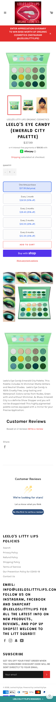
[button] (28, 699)
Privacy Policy (10, 552)
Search (7, 547)
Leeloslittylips (16, 687)
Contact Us (9, 576)
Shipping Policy (11, 562)
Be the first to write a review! (28, 512)
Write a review (35, 428)
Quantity (7, 165)
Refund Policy (10, 557)
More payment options (27, 260)
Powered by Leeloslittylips (34, 687)
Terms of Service (12, 566)
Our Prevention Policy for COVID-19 (21, 571)
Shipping (15, 157)
